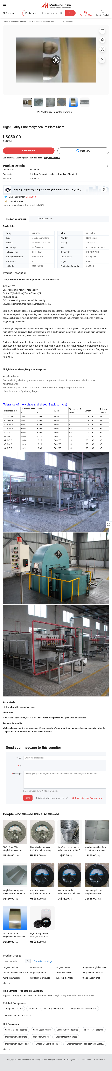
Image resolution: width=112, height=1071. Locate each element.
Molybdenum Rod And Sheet (18, 1015)
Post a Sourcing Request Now (87, 798)
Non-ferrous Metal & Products (47, 21)
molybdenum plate (11, 977)
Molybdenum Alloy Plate (16, 1036)
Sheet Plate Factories (93, 1029)
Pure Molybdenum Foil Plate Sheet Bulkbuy (85, 1043)
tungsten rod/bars (11, 967)
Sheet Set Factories (42, 1029)
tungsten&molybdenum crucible (96, 967)
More (5, 1049)
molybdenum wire (64, 972)
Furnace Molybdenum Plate (47, 1043)
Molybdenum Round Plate (17, 1043)
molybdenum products (39, 977)
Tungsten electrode (64, 977)
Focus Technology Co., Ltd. (37, 1059)
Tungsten (9, 1008)
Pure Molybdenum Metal (54, 1008)
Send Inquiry (28, 150)
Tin (21, 1008)
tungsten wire (35, 967)
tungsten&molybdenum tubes (16, 972)
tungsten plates (63, 967)
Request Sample (52, 157)
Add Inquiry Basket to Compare (56, 112)
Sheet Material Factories (16, 1029)
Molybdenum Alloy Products (83, 1008)
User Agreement (72, 1059)
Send (28, 797)
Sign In (7, 205)
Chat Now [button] (85, 150)
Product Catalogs (44, 961)
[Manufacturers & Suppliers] (56, 5)
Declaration (86, 1059)
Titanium (33, 1008)
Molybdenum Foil (41, 1036)
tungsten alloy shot (91, 977)
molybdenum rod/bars (93, 972)
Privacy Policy (99, 1059)
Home (5, 21)
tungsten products (37, 972)
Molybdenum (68, 21)
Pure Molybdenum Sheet (66, 1036)
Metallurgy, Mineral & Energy (22, 21)
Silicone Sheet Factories (67, 1029)
